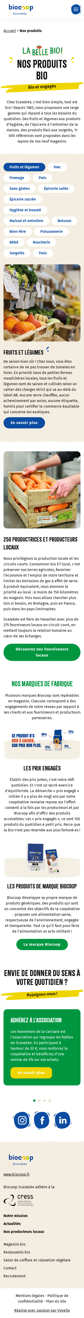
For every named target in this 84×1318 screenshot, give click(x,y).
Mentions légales (30, 1295)
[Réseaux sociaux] (21, 1120)
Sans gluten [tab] (20, 188)
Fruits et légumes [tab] (24, 167)
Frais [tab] (43, 253)
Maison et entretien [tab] (26, 221)
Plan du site (56, 1301)
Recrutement (15, 1276)
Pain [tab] (42, 178)
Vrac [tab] (57, 167)
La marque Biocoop (42, 944)
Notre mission (16, 1216)
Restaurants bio (17, 1252)
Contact (10, 1268)
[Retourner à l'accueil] (21, 9)
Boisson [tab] (64, 221)
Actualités (12, 1223)
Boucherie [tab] (41, 242)
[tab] (34, 1100)
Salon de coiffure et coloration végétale (37, 1260)
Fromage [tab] (17, 178)
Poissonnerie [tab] (51, 231)
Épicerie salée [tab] (56, 188)
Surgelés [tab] (17, 253)
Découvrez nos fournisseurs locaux (42, 652)
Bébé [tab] (14, 242)
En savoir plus (24, 422)
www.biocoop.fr (17, 1174)
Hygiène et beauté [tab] (25, 210)
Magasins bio (14, 1244)
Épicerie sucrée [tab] (23, 199)
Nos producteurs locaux (24, 1231)
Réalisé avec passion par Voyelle (42, 1310)
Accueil (10, 31)
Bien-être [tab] (18, 231)
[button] (77, 9)
